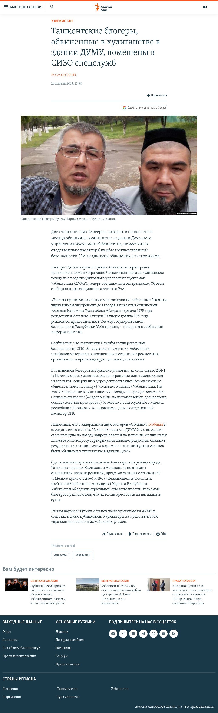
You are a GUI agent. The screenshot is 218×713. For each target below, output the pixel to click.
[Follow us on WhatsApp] (153, 634)
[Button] (157, 95)
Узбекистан (62, 21)
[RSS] (173, 634)
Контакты (10, 640)
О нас (7, 632)
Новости (62, 632)
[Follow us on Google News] (163, 634)
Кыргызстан (12, 697)
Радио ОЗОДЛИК (63, 75)
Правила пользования (19, 656)
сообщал (155, 425)
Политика (63, 648)
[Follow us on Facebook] (133, 634)
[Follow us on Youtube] (113, 634)
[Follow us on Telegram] (143, 634)
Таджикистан (67, 689)
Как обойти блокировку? (21, 648)
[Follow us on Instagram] (123, 634)
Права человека (183, 581)
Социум (62, 656)
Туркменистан (68, 697)
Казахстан (10, 689)
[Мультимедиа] (204, 7)
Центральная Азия (44, 581)
